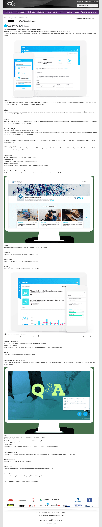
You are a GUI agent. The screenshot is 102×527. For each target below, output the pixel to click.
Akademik (20, 17)
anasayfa (37, 512)
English (95, 1)
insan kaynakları (55, 512)
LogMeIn (27, 17)
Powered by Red (51, 524)
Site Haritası (87, 1)
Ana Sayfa (7, 17)
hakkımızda (45, 512)
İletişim (79, 1)
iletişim (64, 512)
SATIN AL (11, 20)
